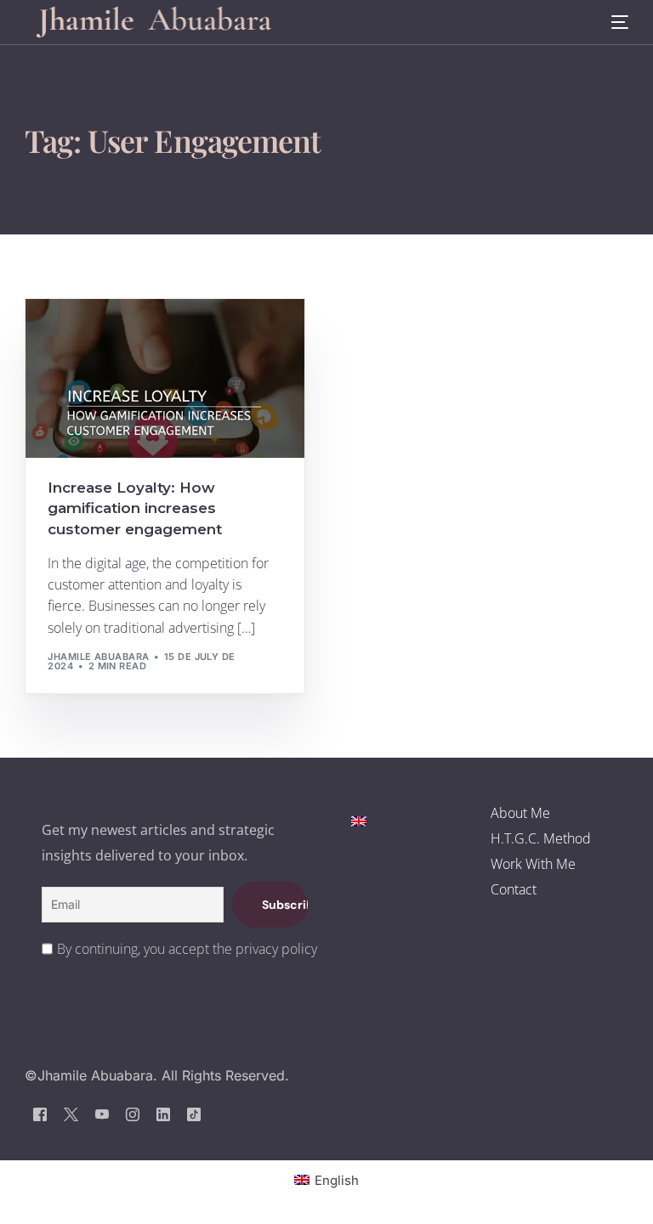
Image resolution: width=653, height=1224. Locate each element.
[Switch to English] (359, 820)
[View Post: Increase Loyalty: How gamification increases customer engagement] (165, 378)
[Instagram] (132, 1113)
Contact (514, 889)
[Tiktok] (194, 1113)
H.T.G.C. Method (541, 838)
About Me (520, 813)
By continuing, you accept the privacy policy (187, 948)
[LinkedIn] (163, 1113)
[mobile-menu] (609, 22)
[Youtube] (102, 1113)
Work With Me (533, 864)
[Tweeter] (71, 1113)
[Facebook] (40, 1113)
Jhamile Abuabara (98, 657)
